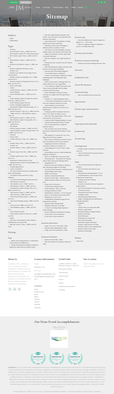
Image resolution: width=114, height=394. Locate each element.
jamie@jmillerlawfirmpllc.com (44, 274)
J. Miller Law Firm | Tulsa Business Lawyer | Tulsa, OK (68, 265)
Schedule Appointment (17, 167)
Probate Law (14, 145)
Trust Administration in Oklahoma (55, 73)
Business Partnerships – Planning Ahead (57, 178)
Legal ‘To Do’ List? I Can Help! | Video (56, 226)
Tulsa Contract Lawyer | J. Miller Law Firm (22, 192)
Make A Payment (25, 2)
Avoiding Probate (83, 194)
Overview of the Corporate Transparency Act (58, 169)
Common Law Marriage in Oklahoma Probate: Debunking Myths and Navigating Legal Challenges (57, 78)
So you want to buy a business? (54, 216)
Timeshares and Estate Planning (88, 192)
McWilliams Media (60, 391)
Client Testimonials (15, 86)
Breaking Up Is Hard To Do (53, 197)
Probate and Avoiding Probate (54, 186)
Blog (11, 62)
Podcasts (13, 135)
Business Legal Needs (85, 209)
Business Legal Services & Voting (88, 224)
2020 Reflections (83, 216)
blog (10, 238)
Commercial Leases (84, 190)
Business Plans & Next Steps (87, 229)
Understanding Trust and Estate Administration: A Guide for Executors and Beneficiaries (55, 107)
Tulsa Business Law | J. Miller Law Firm (22, 184)
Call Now (62, 290)
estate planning (81, 92)
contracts (78, 70)
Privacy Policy (14, 137)
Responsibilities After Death (53, 171)
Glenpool (37, 308)
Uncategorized (81, 146)
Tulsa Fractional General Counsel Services (90, 153)
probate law (80, 131)
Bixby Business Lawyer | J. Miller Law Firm (23, 60)
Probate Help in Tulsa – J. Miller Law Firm (22, 143)
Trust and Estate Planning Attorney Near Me (23, 179)
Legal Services (14, 124)
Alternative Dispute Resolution (87, 222)
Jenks (36, 294)
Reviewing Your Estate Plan (86, 218)
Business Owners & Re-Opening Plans (90, 227)
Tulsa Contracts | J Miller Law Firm (20, 194)
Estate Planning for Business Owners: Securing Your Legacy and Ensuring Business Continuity (56, 95)
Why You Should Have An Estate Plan (89, 95)
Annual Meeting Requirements (87, 197)
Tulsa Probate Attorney (17, 211)
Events (61, 279)
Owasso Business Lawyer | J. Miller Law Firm (23, 128)
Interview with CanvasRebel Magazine (56, 71)
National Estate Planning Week (54, 203)
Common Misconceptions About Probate (57, 122)
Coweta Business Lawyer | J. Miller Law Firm (23, 90)
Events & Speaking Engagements (20, 105)
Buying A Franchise (83, 155)
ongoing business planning (86, 124)
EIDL (79, 205)
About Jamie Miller (65, 269)
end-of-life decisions (83, 85)
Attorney (12, 49)
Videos (12, 218)
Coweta (36, 302)
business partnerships (84, 53)
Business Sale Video (84, 214)
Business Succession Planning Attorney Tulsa (91, 63)
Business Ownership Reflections (54, 176)
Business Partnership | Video (54, 239)
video (77, 162)
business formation (49, 237)
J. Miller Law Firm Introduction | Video (56, 230)
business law (80, 37)
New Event (80, 241)
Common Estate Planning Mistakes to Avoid (58, 120)
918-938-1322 (93, 7)
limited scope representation (86, 109)
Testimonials (63, 272)
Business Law (14, 71)
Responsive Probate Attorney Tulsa (21, 160)
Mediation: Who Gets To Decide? (55, 206)
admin (12, 38)
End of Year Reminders (85, 220)
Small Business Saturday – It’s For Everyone (58, 193)
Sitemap (97, 391)
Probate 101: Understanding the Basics (57, 99)
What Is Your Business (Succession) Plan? (57, 195)
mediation (79, 116)
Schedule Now (13, 2)
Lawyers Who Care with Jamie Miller (89, 207)
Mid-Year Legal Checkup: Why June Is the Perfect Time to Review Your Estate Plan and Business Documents (57, 37)
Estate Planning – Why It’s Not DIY (55, 188)
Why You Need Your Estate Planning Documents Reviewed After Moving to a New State (57, 131)
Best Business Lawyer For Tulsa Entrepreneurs (24, 54)
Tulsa (36, 289)
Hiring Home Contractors (52, 184)
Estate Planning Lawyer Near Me (20, 103)
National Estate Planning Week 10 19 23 (90, 173)
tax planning (80, 138)
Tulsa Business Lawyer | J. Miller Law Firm (23, 186)
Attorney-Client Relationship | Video (56, 228)
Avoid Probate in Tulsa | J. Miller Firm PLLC (23, 51)
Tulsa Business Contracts (17, 182)
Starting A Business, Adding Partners (89, 212)
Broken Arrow (39, 292)
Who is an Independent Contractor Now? (57, 156)
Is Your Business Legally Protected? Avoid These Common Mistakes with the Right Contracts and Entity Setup (57, 88)
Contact (12, 88)
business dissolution (49, 223)
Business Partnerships (85, 231)
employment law (81, 77)
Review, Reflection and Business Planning (57, 212)
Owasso (37, 299)
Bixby (36, 297)
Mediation (81, 203)
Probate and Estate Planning (87, 180)
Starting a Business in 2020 (53, 191)
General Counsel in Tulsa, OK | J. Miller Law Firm (24, 111)
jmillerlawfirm (14, 40)
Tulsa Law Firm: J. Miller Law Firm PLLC (21, 205)
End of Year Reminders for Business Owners (91, 188)
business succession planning (87, 60)
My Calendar (13, 126)
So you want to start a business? (55, 214)
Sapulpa (37, 304)
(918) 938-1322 (39, 267)
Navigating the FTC (50, 163)
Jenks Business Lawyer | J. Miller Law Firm (23, 118)
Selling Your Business (51, 173)
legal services (80, 102)
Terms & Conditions (16, 169)
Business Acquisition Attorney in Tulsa (21, 68)
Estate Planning (14, 92)
